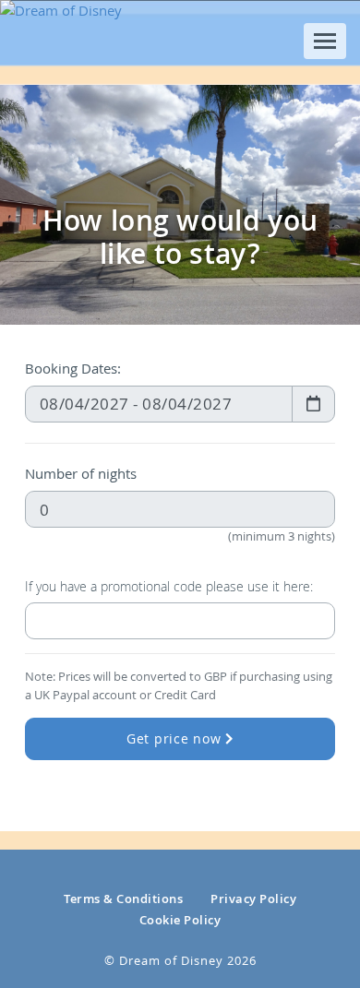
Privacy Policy (253, 899)
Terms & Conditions (123, 899)
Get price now (176, 739)
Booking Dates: (73, 368)
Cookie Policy (180, 920)
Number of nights (81, 473)
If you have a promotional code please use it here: (169, 586)
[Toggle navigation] (325, 41)
